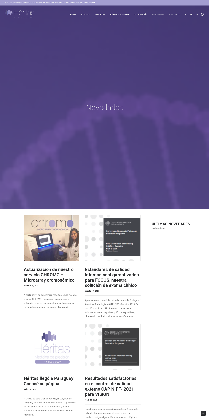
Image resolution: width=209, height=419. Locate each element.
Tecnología (140, 14)
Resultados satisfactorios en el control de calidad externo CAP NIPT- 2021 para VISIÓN (110, 386)
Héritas (85, 14)
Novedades (158, 14)
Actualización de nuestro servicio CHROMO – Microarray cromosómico (49, 275)
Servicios (99, 14)
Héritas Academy (119, 14)
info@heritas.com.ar (86, 3)
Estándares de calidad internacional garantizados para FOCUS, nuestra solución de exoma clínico (112, 277)
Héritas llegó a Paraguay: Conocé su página (49, 381)
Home (73, 14)
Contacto (174, 14)
